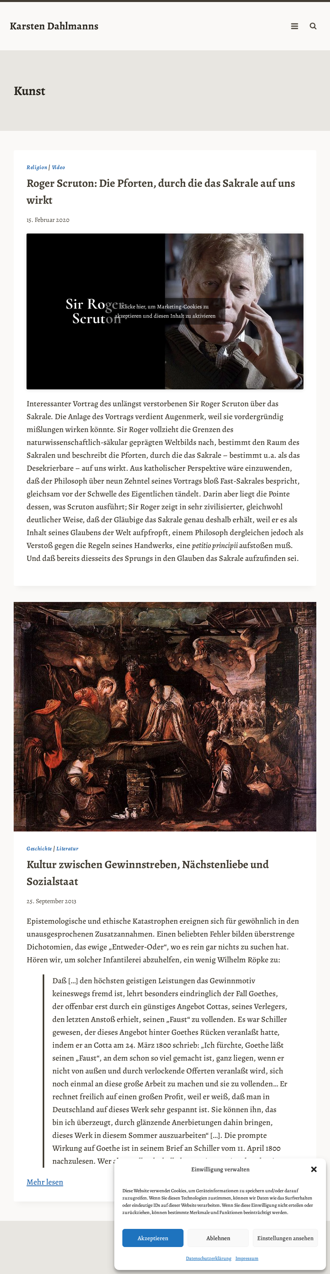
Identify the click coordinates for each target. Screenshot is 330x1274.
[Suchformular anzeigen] (313, 26)
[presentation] (165, 716)
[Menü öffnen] (294, 26)
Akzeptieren (153, 1238)
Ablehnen (218, 1238)
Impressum (246, 1258)
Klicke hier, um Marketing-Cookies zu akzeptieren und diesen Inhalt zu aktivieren (165, 311)
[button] (314, 1169)
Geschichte (39, 848)
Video (58, 167)
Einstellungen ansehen (285, 1238)
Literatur (67, 848)
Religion (37, 167)
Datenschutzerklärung (208, 1258)
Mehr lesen (45, 1182)
